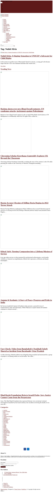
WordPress (23, 489)
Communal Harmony (10, 36)
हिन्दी (4, 6)
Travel (4, 443)
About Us (5, 483)
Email (2, 464)
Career (4, 415)
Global (4, 23)
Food (4, 424)
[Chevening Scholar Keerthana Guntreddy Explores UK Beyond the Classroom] (16, 152)
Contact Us (5, 484)
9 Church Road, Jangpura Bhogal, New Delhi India (15, 472)
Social (4, 438)
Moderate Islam (6, 432)
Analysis (5, 27)
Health (7, 33)
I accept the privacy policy (8, 465)
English (5, 5)
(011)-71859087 (7, 473)
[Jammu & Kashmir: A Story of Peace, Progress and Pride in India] (25, 296)
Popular (5, 437)
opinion (5, 433)
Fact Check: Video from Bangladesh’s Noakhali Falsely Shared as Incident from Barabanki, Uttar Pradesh (24, 350)
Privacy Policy (6, 485)
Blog (4, 412)
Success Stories (6, 28)
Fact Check (5, 29)
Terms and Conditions (8, 487)
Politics (4, 20)
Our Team (5, 41)
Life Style (5, 428)
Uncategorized (6, 445)
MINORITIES (6, 25)
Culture (7, 39)
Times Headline (4, 489)
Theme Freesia (17, 489)
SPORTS (8, 40)
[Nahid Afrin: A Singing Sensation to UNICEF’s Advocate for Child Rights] (17, 52)
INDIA (4, 22)
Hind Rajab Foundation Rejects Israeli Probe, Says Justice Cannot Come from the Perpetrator (26, 396)
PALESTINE (6, 24)
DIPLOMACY (6, 30)
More (4, 32)
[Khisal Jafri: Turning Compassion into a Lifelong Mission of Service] (25, 248)
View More (3, 66)
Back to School (6, 411)
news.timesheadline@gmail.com (10, 474)
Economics (5, 420)
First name (3, 462)
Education (8, 35)
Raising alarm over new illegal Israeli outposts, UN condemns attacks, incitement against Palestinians (22, 110)
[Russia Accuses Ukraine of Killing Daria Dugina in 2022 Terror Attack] (25, 199)
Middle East (8, 34)
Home (4, 19)
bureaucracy (8, 38)
